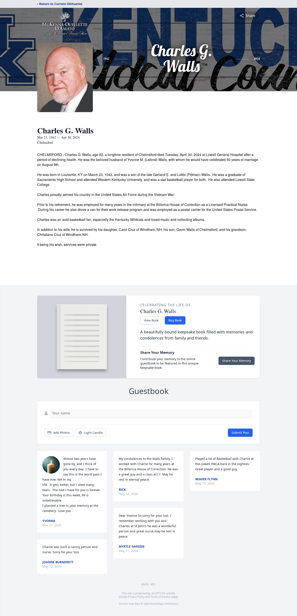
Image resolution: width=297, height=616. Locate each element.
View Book (151, 320)
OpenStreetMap (153, 604)
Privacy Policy (136, 597)
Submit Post (240, 433)
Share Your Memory (236, 361)
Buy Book (175, 320)
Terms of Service (160, 597)
